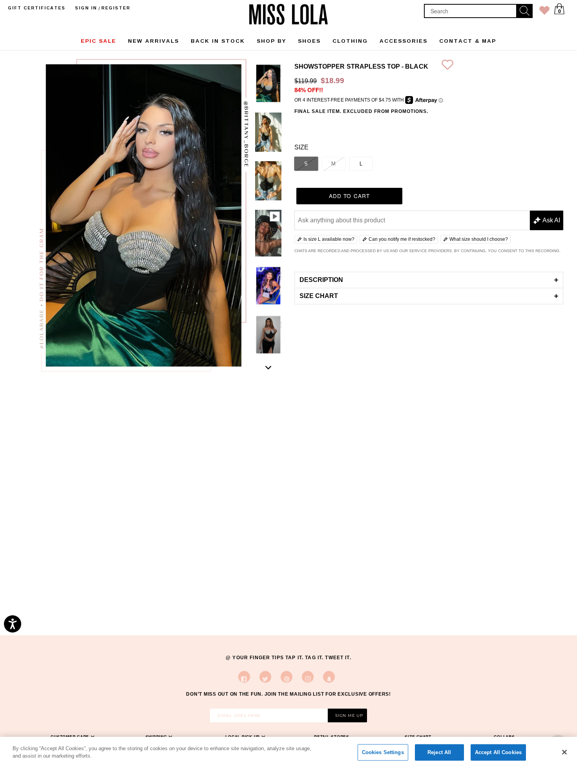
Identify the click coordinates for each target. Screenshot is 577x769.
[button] (428, 280)
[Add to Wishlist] (447, 66)
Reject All (439, 752)
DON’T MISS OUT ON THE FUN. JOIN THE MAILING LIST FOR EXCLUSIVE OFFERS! (288, 694)
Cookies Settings (383, 752)
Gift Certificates (37, 8)
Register (115, 8)
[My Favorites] (544, 12)
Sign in (86, 8)
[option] (268, 84)
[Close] (564, 752)
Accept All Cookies (498, 752)
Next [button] (268, 367)
